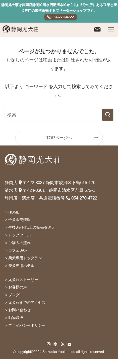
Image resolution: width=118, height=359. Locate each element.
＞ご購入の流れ (18, 243)
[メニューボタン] (111, 29)
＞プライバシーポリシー (25, 325)
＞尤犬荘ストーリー (21, 280)
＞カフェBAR (16, 250)
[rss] (62, 344)
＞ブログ (12, 295)
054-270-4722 (62, 17)
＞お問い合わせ (18, 310)
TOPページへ (59, 137)
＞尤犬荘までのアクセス (25, 302)
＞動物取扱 (14, 318)
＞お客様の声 (16, 287)
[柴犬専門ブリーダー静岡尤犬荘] (20, 29)
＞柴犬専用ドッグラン (23, 258)
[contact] (69, 344)
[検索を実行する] (107, 115)
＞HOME (12, 212)
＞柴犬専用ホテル (19, 266)
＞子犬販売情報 (18, 220)
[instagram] (48, 344)
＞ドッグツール (18, 235)
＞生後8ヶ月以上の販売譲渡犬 (30, 227)
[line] (55, 344)
